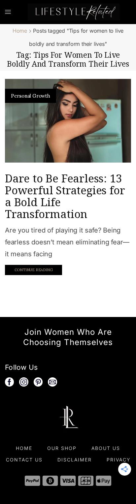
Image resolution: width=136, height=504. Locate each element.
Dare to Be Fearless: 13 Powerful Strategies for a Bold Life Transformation (65, 196)
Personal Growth (30, 96)
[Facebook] (9, 382)
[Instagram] (23, 382)
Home (20, 30)
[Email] (52, 382)
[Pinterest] (38, 382)
